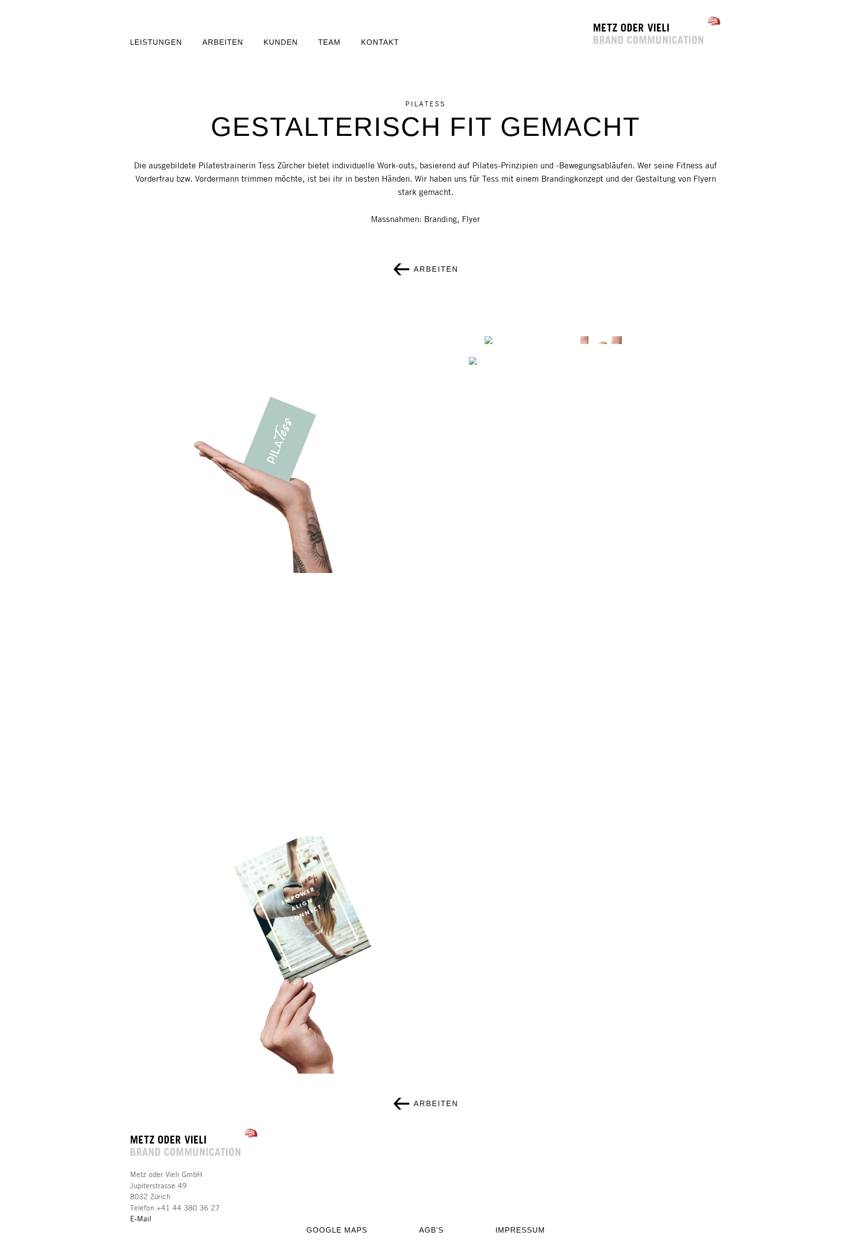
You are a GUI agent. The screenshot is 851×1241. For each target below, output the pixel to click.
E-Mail (140, 1218)
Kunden (280, 42)
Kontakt (380, 42)
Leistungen (156, 42)
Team (329, 42)
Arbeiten (222, 42)
